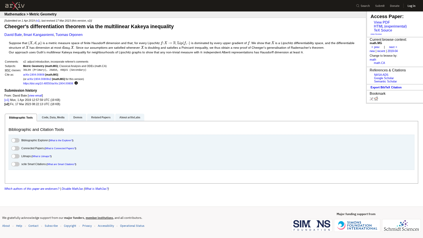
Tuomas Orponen (69, 35)
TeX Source (383, 30)
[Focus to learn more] (75, 83)
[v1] (6, 100)
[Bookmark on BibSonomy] (372, 99)
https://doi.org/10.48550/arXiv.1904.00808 (48, 83)
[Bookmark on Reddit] (376, 99)
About (6, 226)
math (373, 59)
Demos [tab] (77, 117)
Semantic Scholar (385, 81)
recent (381, 51)
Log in (412, 6)
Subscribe (51, 226)
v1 (37, 20)
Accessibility (106, 226)
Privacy (87, 226)
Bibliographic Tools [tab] (21, 117)
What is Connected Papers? (60, 148)
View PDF (382, 22)
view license (376, 34)
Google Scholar (384, 78)
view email (35, 95)
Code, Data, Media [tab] (53, 117)
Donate (394, 6)
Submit (380, 6)
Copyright (70, 226)
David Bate (13, 35)
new (372, 51)
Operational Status (132, 226)
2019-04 (393, 51)
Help (19, 226)
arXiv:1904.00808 (34, 74)
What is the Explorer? (61, 140)
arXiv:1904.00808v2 (39, 79)
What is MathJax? (96, 188)
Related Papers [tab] (101, 117)
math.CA (379, 63)
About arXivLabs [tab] (129, 117)
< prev (375, 47)
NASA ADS (381, 74)
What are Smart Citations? (61, 164)
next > (393, 47)
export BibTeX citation (386, 87)
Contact (33, 226)
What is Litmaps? (41, 156)
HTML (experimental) (390, 26)
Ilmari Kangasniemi (39, 35)
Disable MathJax (72, 188)
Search (365, 6)
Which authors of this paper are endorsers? (31, 188)
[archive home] (14, 6)
